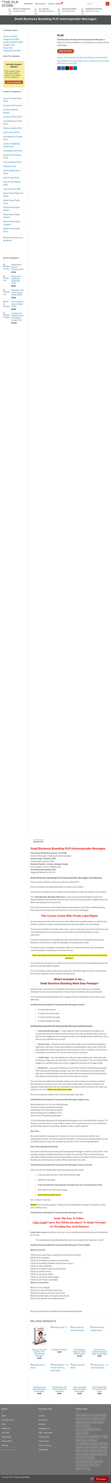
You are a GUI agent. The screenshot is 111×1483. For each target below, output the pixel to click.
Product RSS (7, 1441)
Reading (93, 1454)
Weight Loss (80, 1468)
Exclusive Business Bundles (10, 111)
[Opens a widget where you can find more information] (101, 1479)
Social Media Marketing (83, 1461)
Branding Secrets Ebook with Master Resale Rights (39, 1389)
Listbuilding (92, 61)
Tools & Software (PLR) (12, 162)
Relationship (102, 1454)
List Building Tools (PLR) (12, 151)
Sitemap (5, 1445)
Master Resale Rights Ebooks (11, 208)
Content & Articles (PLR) (12, 117)
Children (86, 1419)
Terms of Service (45, 1445)
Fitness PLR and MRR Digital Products (88, 1429)
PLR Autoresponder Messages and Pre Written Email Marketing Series (86, 57)
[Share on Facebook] (59, 68)
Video (98, 1465)
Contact (51, 4)
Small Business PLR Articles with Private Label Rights (59, 1389)
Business (79, 1419)
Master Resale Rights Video (11, 230)
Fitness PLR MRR (10, 36)
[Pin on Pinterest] (71, 68)
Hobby (105, 1436)
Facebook (87, 1426)
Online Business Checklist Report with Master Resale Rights (99, 1352)
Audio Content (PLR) (11, 132)
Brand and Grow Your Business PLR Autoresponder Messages (39, 1353)
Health (86, 1433)
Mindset (78, 1451)
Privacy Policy (44, 1437)
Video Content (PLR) (11, 178)
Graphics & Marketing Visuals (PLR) (11, 145)
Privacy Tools (44, 1441)
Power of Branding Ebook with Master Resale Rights (79, 1389)
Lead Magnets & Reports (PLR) (12, 138)
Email (86, 61)
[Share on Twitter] (63, 68)
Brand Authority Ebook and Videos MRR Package (79, 1352)
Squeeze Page (72, 63)
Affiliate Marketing (82, 1415)
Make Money (103, 1443)
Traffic (86, 1465)
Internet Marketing (82, 1443)
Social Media (90, 1458)
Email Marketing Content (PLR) (12, 122)
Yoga (87, 1468)
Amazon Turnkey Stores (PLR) (12, 99)
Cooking (102, 1419)
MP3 (99, 1451)
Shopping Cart (44, 1428)
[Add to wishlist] (108, 35)
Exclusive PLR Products (12, 105)
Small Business (62, 63)
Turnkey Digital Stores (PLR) (11, 172)
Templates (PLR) (9, 166)
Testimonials (6, 1437)
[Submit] (107, 4)
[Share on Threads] (67, 68)
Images (84, 1440)
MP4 (104, 1451)
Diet (83, 1422)
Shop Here (28, 4)
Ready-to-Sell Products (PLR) (12, 156)
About (4, 1416)
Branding (80, 61)
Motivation (93, 1451)
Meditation (103, 1447)
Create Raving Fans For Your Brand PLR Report (99, 1389)
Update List (6, 1428)
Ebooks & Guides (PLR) (12, 128)
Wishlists (42, 1424)
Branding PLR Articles (59, 1350)
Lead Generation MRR (12, 189)
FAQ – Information (45, 1433)
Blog (3, 1424)
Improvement (93, 1440)
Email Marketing (98, 1422)
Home (78, 1440)
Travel (92, 1465)
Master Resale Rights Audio (11, 201)
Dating (78, 1422)
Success (79, 1465)
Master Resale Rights (91, 1447)
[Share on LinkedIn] (75, 68)
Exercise (79, 1426)
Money (85, 1451)
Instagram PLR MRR (11, 39)
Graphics (79, 1433)
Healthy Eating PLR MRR (13, 42)
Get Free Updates (14, 82)
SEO (82, 1458)
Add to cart (65, 51)
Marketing (79, 1447)
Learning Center (8, 1420)
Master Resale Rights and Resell (13, 194)
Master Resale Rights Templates (11, 223)
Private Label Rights (102, 61)
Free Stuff (5, 1433)
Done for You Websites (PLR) (12, 183)
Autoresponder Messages (69, 61)
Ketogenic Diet (9, 45)
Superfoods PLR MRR (11, 51)
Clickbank (94, 1419)
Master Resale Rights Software (11, 216)
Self (77, 1458)
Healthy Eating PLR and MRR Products (88, 1436)
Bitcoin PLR (7, 48)
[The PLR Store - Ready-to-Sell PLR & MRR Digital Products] (11, 3)
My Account (40, 4)
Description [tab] (38, 842)
